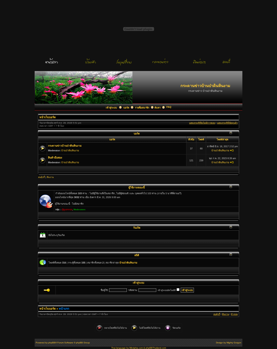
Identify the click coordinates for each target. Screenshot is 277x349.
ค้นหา (158, 107)
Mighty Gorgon (234, 342)
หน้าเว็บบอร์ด (47, 117)
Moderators (79, 209)
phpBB (51, 342)
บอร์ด (126, 107)
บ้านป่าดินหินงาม (70, 150)
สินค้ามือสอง (55, 157)
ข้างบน (234, 314)
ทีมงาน (50, 177)
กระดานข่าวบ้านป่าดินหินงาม (65, 145)
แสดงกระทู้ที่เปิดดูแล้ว (227, 123)
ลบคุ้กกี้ (41, 177)
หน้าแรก (64, 308)
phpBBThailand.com (156, 348)
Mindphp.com (136, 348)
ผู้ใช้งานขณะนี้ (137, 187)
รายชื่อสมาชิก (142, 107)
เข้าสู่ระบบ (112, 107)
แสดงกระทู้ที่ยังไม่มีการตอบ (202, 123)
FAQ (168, 107)
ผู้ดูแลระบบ (67, 209)
